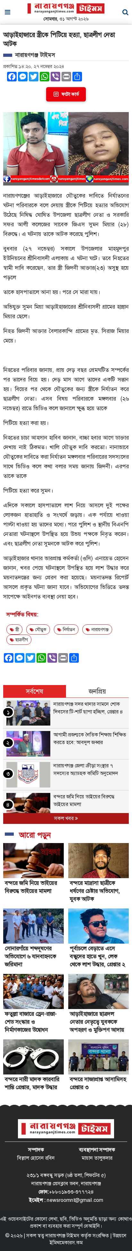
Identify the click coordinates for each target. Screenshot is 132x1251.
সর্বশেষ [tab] (34, 691)
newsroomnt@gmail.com (75, 1200)
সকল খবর (64, 818)
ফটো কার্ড (70, 94)
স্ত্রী (16, 629)
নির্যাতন (68, 629)
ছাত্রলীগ (21, 640)
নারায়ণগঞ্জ (99, 629)
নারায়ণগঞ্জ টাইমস (62, 1235)
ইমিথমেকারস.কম (66, 1242)
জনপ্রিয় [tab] (97, 691)
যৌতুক (40, 629)
